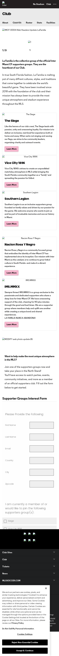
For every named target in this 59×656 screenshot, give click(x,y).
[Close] (46, 588)
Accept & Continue (24, 650)
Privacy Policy (17, 623)
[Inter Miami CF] (5, 4)
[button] (54, 4)
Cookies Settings (25, 634)
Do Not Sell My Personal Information (18, 628)
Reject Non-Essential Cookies (25, 642)
